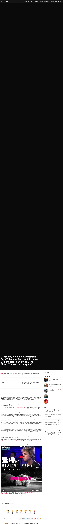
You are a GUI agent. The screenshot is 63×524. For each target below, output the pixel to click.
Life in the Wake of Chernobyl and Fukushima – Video (52, 424)
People (24, 401)
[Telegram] (6, 368)
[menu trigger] (2, 1)
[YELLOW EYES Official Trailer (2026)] (46, 380)
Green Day (2, 373)
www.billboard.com (18, 499)
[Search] (61, 1)
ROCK (2, 354)
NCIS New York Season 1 (48, 416)
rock (12, 503)
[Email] (7, 368)
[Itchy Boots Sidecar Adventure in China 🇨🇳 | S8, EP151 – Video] (46, 391)
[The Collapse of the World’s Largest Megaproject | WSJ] (46, 396)
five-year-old (4, 440)
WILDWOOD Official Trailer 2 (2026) (50, 409)
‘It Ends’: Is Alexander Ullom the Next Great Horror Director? (53, 436)
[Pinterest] (5, 368)
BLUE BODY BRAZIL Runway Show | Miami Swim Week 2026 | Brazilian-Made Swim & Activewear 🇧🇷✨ (55, 401)
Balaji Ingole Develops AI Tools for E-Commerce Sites (52, 434)
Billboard (5, 366)
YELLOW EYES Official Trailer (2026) (54, 379)
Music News (7, 503)
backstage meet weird (18, 440)
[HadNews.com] (7, 1)
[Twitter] (4, 368)
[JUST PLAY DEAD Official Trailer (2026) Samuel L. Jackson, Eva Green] (46, 385)
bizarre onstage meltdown (21, 407)
